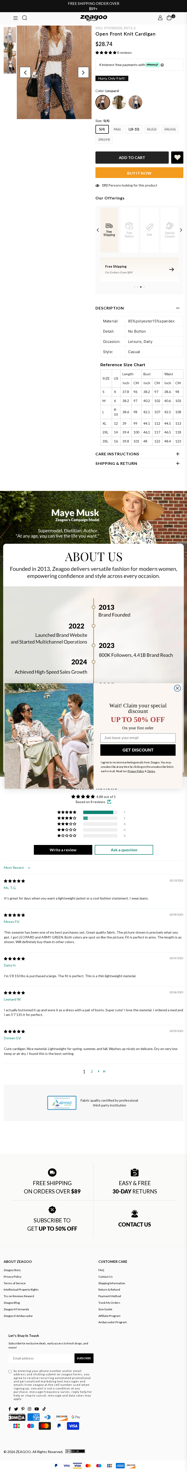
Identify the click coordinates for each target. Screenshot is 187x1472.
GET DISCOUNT (137, 750)
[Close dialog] (177, 688)
